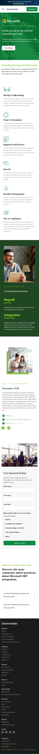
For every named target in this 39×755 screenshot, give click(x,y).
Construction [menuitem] (6, 657)
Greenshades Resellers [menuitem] (8, 724)
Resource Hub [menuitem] (6, 692)
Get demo (32, 9)
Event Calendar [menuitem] (6, 701)
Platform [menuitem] (4, 628)
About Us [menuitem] (4, 679)
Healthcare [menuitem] (5, 652)
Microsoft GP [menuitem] (5, 667)
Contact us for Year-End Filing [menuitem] (10, 694)
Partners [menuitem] (4, 719)
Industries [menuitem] (5, 646)
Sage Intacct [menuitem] (5, 672)
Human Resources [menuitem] (7, 634)
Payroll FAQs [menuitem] (5, 715)
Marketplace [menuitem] (5, 722)
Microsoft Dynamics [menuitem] (8, 670)
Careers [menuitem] (4, 685)
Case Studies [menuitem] (5, 707)
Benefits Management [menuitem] (8, 636)
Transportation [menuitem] (6, 654)
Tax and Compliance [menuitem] (8, 639)
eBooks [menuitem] (4, 709)
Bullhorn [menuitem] (4, 675)
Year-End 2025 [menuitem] (6, 689)
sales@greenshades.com (9, 744)
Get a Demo (9, 48)
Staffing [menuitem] (4, 649)
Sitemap (26, 749)
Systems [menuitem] (4, 664)
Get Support (5, 746)
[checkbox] (19, 528)
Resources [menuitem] (5, 699)
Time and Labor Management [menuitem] (10, 642)
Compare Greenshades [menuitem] (8, 712)
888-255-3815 (5, 741)
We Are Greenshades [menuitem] (8, 682)
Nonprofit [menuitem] (5, 660)
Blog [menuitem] (3, 704)
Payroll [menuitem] (4, 631)
